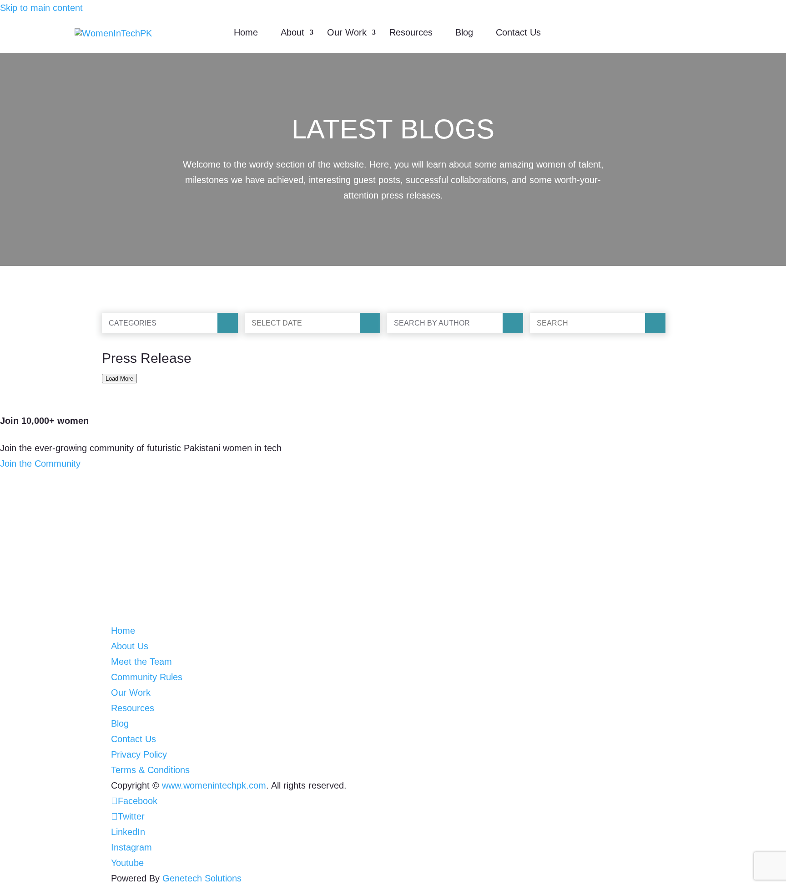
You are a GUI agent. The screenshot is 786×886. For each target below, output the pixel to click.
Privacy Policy (139, 754)
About (292, 32)
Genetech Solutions (202, 878)
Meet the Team (141, 662)
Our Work (347, 32)
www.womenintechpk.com (214, 785)
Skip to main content (41, 8)
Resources (411, 32)
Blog (464, 32)
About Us (129, 646)
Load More (119, 378)
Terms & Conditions (150, 770)
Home (246, 32)
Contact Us (518, 32)
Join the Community (40, 463)
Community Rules (146, 677)
